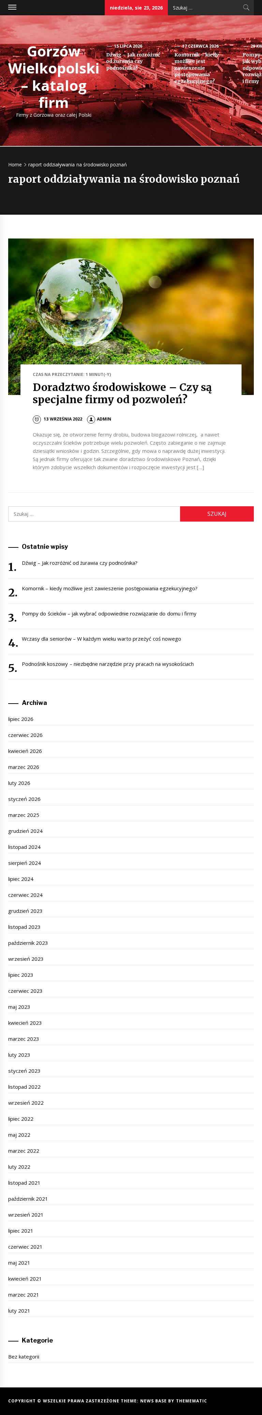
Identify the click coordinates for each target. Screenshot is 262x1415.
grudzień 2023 (25, 910)
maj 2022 (19, 1134)
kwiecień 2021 (25, 1278)
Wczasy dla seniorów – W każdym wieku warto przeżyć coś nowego (101, 638)
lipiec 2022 (20, 1118)
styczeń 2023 (24, 1070)
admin (104, 419)
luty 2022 (19, 1166)
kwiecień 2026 (25, 750)
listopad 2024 (24, 846)
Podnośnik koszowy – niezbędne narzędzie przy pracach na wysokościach (108, 663)
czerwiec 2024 (25, 894)
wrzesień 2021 (26, 1214)
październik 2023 (28, 942)
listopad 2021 (24, 1182)
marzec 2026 (23, 766)
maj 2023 (19, 1006)
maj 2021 (19, 1262)
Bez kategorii (23, 1356)
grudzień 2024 (25, 830)
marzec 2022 (23, 1150)
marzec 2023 (23, 1038)
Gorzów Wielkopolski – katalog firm (53, 76)
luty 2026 (19, 782)
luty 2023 (19, 1054)
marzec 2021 (23, 1294)
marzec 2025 (23, 814)
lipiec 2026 (20, 718)
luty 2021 (19, 1310)
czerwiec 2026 (25, 734)
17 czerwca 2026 (200, 46)
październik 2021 (28, 1198)
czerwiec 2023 (25, 990)
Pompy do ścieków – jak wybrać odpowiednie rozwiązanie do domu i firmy (109, 613)
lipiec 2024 (20, 878)
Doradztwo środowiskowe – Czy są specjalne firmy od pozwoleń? (122, 393)
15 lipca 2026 (128, 46)
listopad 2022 (24, 1086)
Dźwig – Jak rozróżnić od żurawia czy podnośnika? (133, 61)
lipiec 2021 (20, 1230)
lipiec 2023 (20, 974)
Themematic (191, 1401)
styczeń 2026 (24, 798)
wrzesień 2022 (26, 1102)
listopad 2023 (24, 926)
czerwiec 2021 (25, 1246)
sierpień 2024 (24, 862)
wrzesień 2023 (26, 958)
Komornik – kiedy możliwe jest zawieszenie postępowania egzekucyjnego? (196, 68)
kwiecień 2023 (25, 1022)
